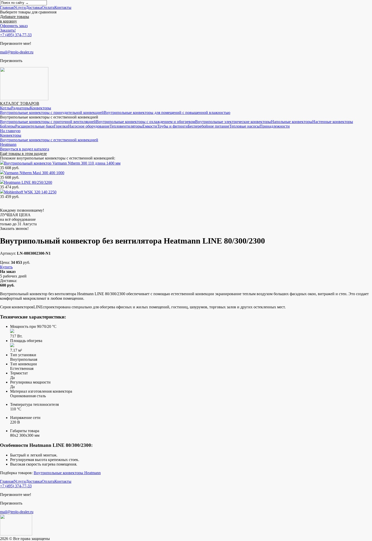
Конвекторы (40, 108)
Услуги (20, 7)
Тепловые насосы (244, 126)
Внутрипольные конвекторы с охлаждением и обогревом (145, 121)
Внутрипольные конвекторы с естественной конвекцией (49, 140)
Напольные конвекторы (291, 121)
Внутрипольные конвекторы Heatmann (67, 473)
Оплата (48, 7)
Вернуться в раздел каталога (24, 149)
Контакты (62, 7)
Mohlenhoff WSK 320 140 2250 (30, 192)
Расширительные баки (34, 126)
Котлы (5, 108)
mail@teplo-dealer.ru (16, 52)
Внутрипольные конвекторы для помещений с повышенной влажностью (167, 112)
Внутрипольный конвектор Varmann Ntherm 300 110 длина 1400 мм (62, 163)
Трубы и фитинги (172, 126)
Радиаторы (20, 108)
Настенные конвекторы (332, 121)
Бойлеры (7, 126)
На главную (10, 131)
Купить (6, 267)
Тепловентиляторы (126, 126)
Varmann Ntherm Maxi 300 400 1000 (34, 173)
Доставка (34, 7)
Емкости (149, 126)
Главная (7, 7)
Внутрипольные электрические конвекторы (233, 121)
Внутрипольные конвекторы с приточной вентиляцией (48, 121)
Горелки (61, 126)
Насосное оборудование (89, 126)
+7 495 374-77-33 (16, 35)
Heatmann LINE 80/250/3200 (28, 182)
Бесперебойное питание (208, 126)
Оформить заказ (14, 26)
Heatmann (8, 144)
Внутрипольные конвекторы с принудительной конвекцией (52, 112)
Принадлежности (275, 126)
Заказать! (8, 30)
